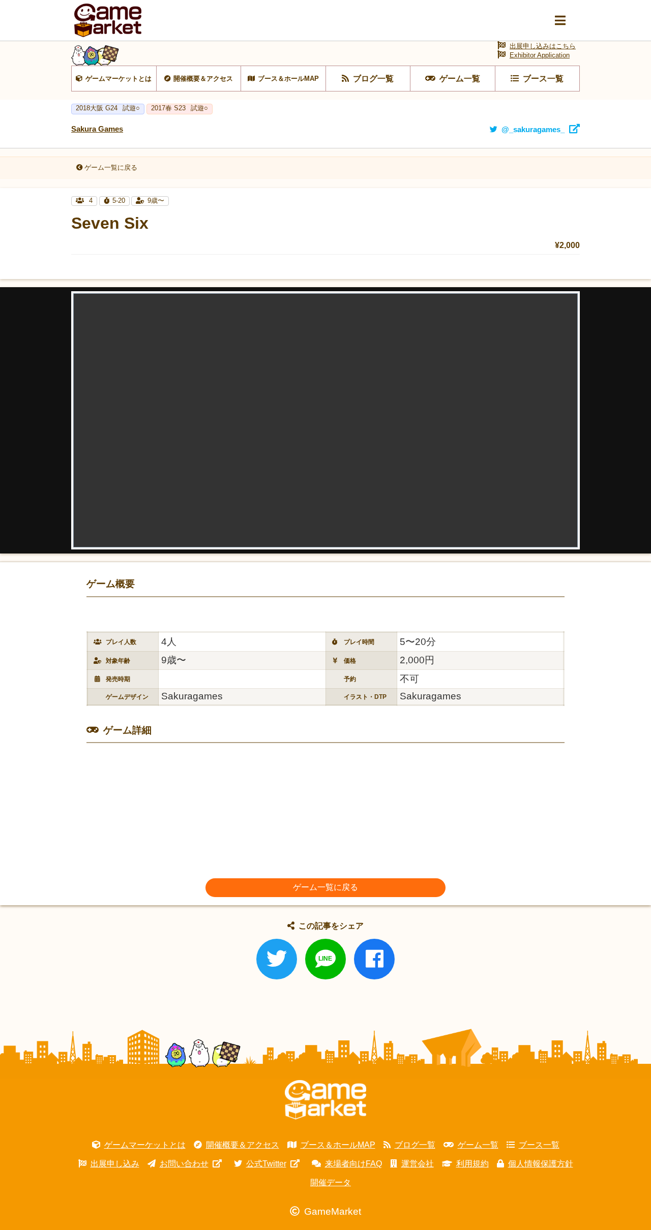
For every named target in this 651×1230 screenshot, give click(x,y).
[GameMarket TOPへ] (325, 1100)
